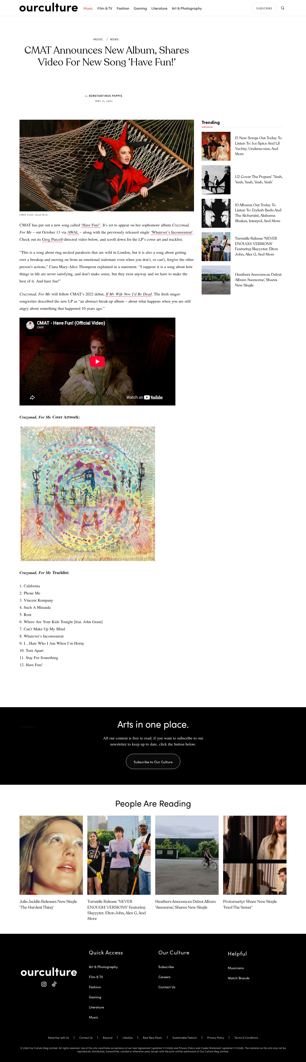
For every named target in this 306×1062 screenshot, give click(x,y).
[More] (140, 83)
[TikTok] (54, 984)
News (114, 39)
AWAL (73, 232)
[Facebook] (99, 83)
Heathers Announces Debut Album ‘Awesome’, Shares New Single (258, 280)
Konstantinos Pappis (105, 96)
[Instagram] (43, 984)
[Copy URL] (130, 83)
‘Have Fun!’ (90, 225)
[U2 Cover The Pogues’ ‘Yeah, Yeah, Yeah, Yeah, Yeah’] (216, 179)
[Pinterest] (109, 83)
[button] (282, 8)
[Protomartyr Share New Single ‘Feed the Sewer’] (255, 855)
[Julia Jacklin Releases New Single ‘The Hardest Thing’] (51, 855)
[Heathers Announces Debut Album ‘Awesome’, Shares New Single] (216, 280)
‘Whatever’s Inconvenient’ (172, 232)
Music (98, 39)
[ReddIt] (119, 83)
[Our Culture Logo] (48, 7)
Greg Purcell (52, 239)
